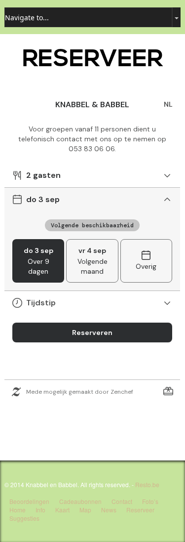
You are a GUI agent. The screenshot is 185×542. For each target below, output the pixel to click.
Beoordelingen (29, 501)
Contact (121, 501)
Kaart (62, 509)
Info (40, 509)
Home (17, 509)
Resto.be (147, 484)
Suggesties (24, 518)
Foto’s (150, 501)
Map (85, 509)
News (108, 509)
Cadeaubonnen (80, 501)
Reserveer (140, 509)
